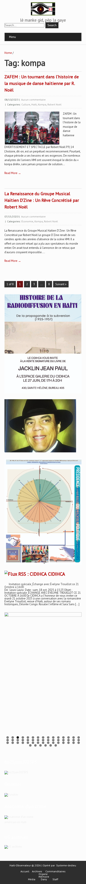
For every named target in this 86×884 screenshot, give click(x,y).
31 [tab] (7, 743)
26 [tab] (58, 740)
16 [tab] (7, 740)
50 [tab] (50, 745)
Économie (27, 221)
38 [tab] (43, 743)
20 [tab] (28, 740)
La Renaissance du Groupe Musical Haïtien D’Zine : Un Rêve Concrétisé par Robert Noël (41, 200)
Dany (44, 879)
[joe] (40, 451)
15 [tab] (78, 737)
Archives (37, 871)
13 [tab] (68, 737)
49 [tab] (45, 745)
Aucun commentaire (33, 99)
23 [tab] (43, 740)
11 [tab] (58, 737)
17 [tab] (12, 740)
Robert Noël (54, 104)
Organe (43, 874)
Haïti (34, 104)
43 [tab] (68, 743)
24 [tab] (48, 740)
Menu (12, 37)
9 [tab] (48, 737)
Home (8, 53)
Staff (55, 879)
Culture (25, 104)
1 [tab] (7, 737)
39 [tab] (48, 743)
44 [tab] (73, 743)
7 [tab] (38, 737)
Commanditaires (55, 871)
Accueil (25, 871)
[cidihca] (43, 393)
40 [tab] (53, 743)
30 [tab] (78, 740)
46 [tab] (30, 745)
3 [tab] (18, 737)
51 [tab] (55, 745)
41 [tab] (58, 743)
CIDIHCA (56, 574)
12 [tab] (63, 737)
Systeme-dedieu (66, 865)
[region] (43, 676)
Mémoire (44, 876)
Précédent (10, 675)
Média (31, 879)
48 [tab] (40, 745)
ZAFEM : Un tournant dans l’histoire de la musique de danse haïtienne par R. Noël (41, 83)
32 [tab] (12, 743)
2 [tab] (12, 737)
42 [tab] (63, 743)
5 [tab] (28, 737)
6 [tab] (33, 737)
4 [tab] (23, 737)
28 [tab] (68, 740)
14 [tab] (73, 737)
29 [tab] (73, 740)
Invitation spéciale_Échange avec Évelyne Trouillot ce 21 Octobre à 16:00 (41, 585)
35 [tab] (28, 743)
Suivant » (60, 284)
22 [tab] (38, 740)
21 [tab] (33, 740)
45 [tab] (78, 743)
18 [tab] (18, 740)
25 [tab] (53, 740)
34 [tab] (23, 743)
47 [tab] (35, 745)
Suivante (76, 675)
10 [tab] (53, 737)
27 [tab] (63, 740)
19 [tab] (23, 740)
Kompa (42, 104)
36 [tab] (33, 743)
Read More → (12, 173)
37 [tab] (38, 743)
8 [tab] (43, 737)
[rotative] (43, 565)
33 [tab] (18, 743)
